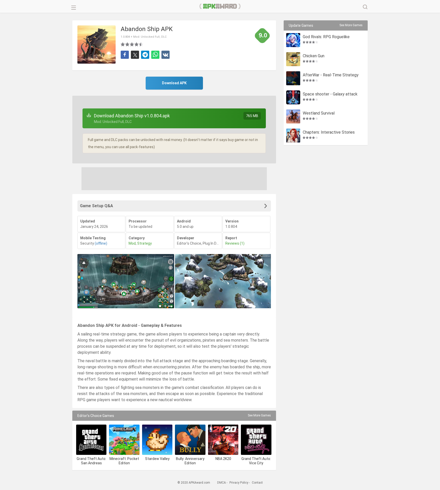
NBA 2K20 (223, 459)
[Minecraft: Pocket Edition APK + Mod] (124, 440)
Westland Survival (319, 113)
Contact (257, 482)
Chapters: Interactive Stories (329, 132)
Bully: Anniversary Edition (190, 461)
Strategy (144, 243)
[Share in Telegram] (145, 55)
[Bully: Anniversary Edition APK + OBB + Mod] (190, 440)
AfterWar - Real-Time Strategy (331, 75)
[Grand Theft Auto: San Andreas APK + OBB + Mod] (91, 440)
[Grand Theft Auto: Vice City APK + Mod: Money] (256, 440)
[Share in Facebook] (125, 55)
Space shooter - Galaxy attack (330, 94)
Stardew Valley (157, 459)
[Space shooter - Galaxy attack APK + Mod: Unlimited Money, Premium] (293, 97)
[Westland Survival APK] (293, 116)
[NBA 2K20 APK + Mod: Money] (223, 440)
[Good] (132, 44)
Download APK (174, 83)
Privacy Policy (238, 482)
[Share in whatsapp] (155, 55)
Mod (132, 243)
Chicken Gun (313, 56)
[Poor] (123, 44)
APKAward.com (220, 6)
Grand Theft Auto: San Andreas (91, 461)
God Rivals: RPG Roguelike (326, 37)
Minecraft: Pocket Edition (124, 461)
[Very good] (136, 44)
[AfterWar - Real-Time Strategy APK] (293, 78)
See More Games (259, 415)
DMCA (221, 482)
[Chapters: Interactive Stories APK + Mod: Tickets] (293, 136)
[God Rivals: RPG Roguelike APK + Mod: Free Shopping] (293, 40)
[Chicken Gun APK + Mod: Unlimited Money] (293, 59)
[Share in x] (135, 55)
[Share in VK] (165, 55)
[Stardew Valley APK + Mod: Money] (157, 440)
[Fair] (127, 44)
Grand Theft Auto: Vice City (256, 461)
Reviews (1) (234, 243)
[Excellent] (141, 44)
